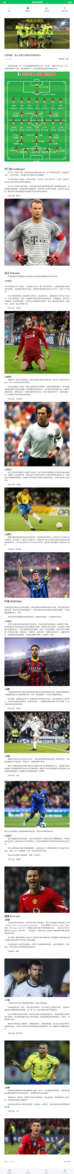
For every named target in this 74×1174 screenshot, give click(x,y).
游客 (71, 2)
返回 (5, 1161)
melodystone (8, 59)
